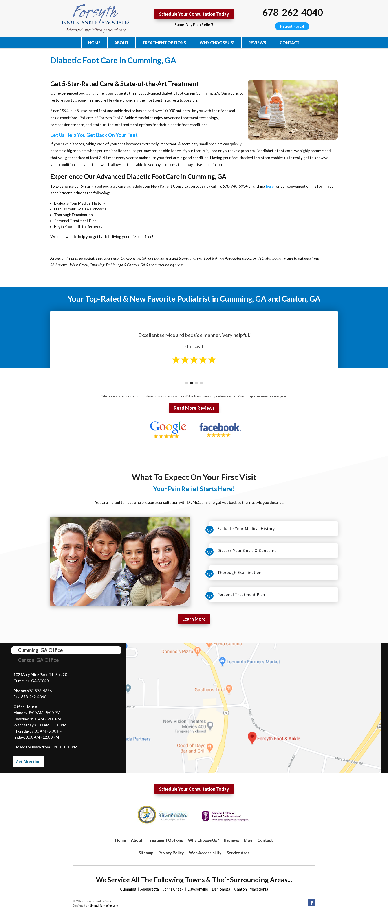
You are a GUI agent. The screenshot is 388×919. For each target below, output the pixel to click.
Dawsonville (197, 889)
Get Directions (29, 761)
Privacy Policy (171, 852)
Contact (290, 42)
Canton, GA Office (38, 660)
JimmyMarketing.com (104, 905)
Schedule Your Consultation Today (194, 14)
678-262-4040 (292, 12)
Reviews (257, 42)
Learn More (194, 618)
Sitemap (146, 852)
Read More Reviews (194, 408)
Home (94, 42)
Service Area (238, 852)
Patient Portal (292, 26)
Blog (248, 840)
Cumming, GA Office (40, 650)
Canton (240, 889)
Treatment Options (164, 42)
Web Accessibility (205, 852)
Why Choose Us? (217, 42)
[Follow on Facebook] (311, 902)
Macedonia (258, 889)
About (121, 42)
